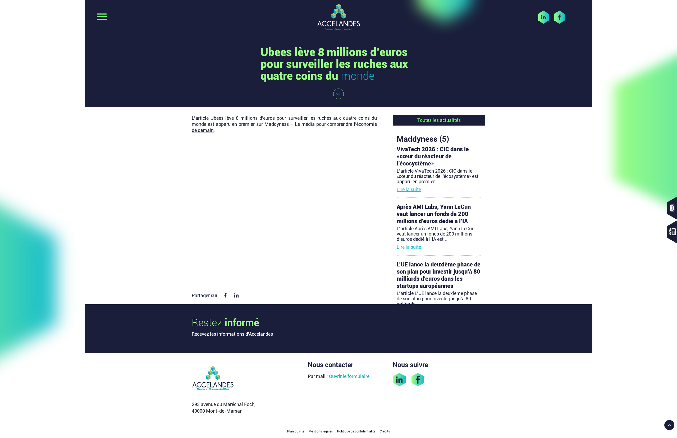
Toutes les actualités (439, 120)
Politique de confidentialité (356, 431)
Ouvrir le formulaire (349, 376)
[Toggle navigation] (102, 17)
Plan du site (295, 431)
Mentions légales (321, 431)
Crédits (385, 431)
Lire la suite (409, 189)
